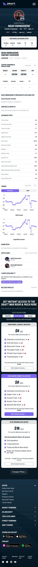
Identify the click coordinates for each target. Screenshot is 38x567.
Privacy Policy (4, 557)
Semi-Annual (19, 316)
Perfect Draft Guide (8, 488)
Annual (30, 316)
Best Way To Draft (7, 491)
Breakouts (5, 497)
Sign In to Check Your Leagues (12, 282)
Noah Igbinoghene (16, 265)
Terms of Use (21, 557)
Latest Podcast (7, 502)
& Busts (11, 497)
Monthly (8, 316)
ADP (28, 190)
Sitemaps (15, 556)
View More (34, 287)
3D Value (10, 190)
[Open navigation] (34, 4)
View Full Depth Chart (31, 253)
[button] (28, 339)
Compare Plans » (19, 472)
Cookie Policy (30, 557)
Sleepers (4, 494)
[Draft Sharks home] (8, 4)
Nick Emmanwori (16, 258)
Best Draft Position (8, 499)
